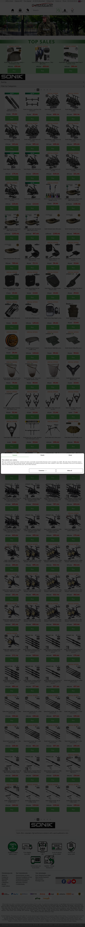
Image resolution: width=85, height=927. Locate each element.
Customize (41, 470)
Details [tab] (42, 455)
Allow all (69, 470)
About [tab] (70, 455)
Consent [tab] (15, 455)
